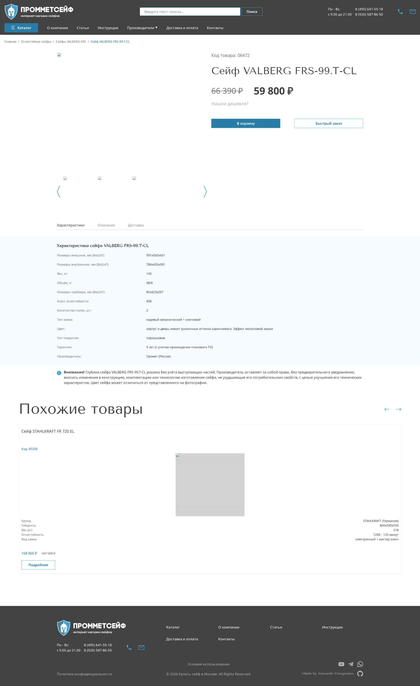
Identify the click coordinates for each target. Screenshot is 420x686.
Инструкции (108, 27)
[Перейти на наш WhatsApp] (360, 664)
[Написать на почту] (413, 11)
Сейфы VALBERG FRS (71, 41)
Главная (10, 41)
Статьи (83, 27)
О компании (57, 27)
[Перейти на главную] (39, 11)
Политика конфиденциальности (84, 674)
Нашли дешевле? (229, 104)
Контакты (215, 27)
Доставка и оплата (182, 27)
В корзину (246, 123)
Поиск (252, 11)
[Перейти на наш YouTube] (341, 664)
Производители (140, 27)
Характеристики (70, 225)
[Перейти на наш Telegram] (351, 664)
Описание (106, 225)
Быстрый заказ (329, 123)
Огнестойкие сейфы (36, 41)
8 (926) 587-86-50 (369, 14)
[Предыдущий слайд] (58, 192)
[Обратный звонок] (400, 11)
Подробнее (38, 564)
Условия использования (209, 664)
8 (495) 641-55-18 (369, 9)
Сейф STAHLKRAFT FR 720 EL (47, 431)
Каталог (173, 627)
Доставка (136, 225)
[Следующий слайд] (205, 192)
